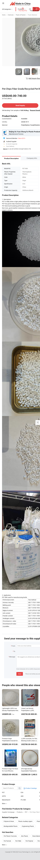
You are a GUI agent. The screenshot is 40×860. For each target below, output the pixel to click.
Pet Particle (7, 841)
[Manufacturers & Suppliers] (20, 4)
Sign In (5, 149)
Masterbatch (6, 800)
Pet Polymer (29, 841)
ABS (22, 796)
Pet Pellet (18, 841)
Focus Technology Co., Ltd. (26, 852)
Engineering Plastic (28, 826)
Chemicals (11, 15)
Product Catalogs (31, 788)
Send (19, 674)
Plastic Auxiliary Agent (25, 821)
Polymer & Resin (9, 821)
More (4, 845)
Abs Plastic (24, 836)
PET (3, 792)
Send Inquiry (20, 105)
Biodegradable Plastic (11, 826)
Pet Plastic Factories (10, 836)
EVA (22, 792)
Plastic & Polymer (21, 15)
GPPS (4, 796)
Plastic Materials (32, 15)
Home (3, 15)
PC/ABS (23, 800)
